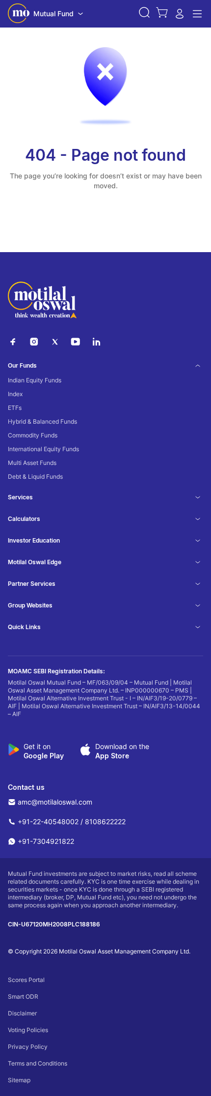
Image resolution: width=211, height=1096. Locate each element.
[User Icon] (179, 16)
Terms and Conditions (37, 1063)
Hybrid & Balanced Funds (42, 421)
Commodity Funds (32, 435)
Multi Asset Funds (32, 462)
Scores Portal (26, 979)
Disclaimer (22, 1013)
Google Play (44, 755)
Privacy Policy (28, 1046)
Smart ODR (23, 996)
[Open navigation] (197, 14)
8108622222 (105, 821)
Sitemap (19, 1080)
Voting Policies (28, 1030)
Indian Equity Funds (34, 380)
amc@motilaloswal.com (55, 802)
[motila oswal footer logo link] (42, 301)
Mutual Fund (53, 13)
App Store (112, 755)
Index (15, 394)
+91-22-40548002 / (50, 821)
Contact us (26, 787)
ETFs (15, 407)
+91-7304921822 (46, 841)
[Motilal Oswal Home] (18, 14)
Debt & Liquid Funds (35, 476)
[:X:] (55, 344)
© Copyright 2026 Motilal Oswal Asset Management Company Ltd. (99, 951)
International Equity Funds (43, 449)
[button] (144, 13)
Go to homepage (106, 223)
